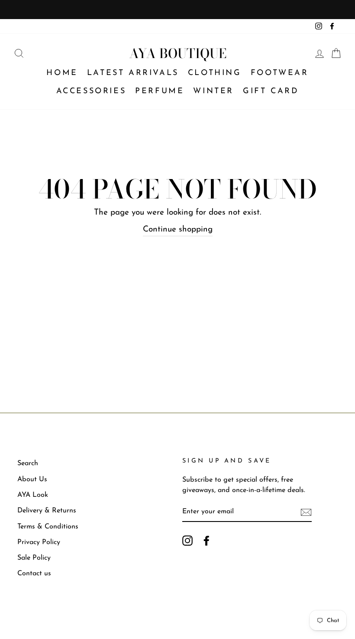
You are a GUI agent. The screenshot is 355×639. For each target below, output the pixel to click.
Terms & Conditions (47, 526)
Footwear (280, 73)
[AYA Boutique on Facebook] (206, 540)
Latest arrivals (133, 73)
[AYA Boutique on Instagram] (187, 540)
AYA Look (32, 495)
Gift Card (271, 91)
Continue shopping (178, 229)
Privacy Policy (38, 542)
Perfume (159, 91)
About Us (32, 479)
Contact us (34, 573)
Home (61, 73)
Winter (213, 91)
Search (27, 463)
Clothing (215, 73)
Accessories (91, 91)
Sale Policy (34, 557)
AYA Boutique (177, 53)
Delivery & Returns (46, 510)
